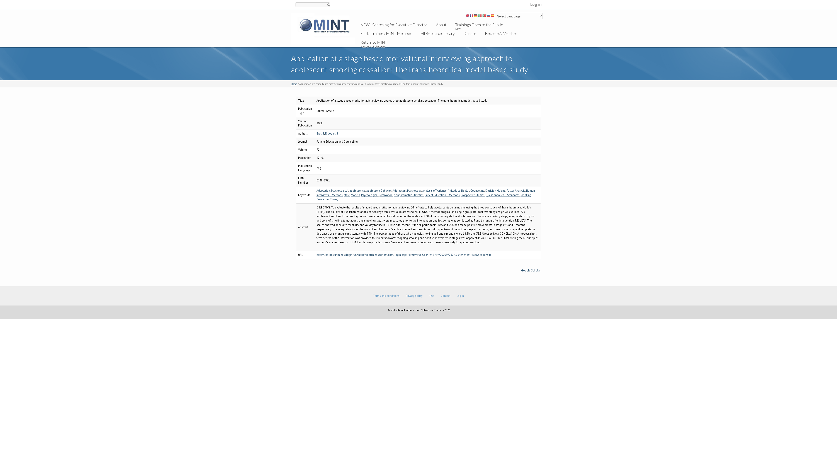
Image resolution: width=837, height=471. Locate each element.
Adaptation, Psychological (332, 191)
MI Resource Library (437, 33)
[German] (476, 16)
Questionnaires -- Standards (502, 195)
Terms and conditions (386, 296)
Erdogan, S (331, 133)
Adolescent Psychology (407, 191)
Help (431, 296)
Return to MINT (373, 42)
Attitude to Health (458, 191)
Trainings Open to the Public (479, 24)
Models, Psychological (364, 195)
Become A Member (501, 33)
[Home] (323, 29)
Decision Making (495, 191)
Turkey (334, 199)
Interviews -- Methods (329, 195)
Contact (445, 296)
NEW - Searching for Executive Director (393, 24)
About (441, 24)
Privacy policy (414, 296)
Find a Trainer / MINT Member (386, 33)
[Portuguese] (484, 16)
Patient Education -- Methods (442, 195)
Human (530, 191)
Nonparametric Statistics (409, 195)
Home (294, 83)
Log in (536, 4)
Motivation (386, 195)
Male (347, 195)
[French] (471, 16)
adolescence (357, 191)
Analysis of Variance (434, 191)
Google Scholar (531, 270)
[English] (467, 16)
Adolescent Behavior (378, 191)
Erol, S (320, 133)
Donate (469, 33)
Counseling (477, 191)
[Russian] (488, 16)
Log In (460, 296)
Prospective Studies (473, 195)
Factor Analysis (516, 191)
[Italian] (480, 16)
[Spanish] (492, 16)
